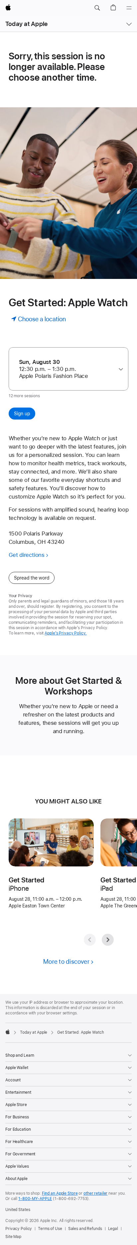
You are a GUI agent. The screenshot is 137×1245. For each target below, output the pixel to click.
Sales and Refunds (85, 1228)
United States (17, 1209)
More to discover (66, 961)
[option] (66, 369)
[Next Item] (108, 940)
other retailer (95, 1193)
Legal (113, 1228)
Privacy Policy (18, 1228)
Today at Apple (26, 24)
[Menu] (129, 8)
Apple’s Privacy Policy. (65, 633)
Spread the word (32, 578)
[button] (97, 8)
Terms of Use (50, 1228)
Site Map (13, 1236)
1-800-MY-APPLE (35, 1198)
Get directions (27, 555)
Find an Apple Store (60, 1193)
